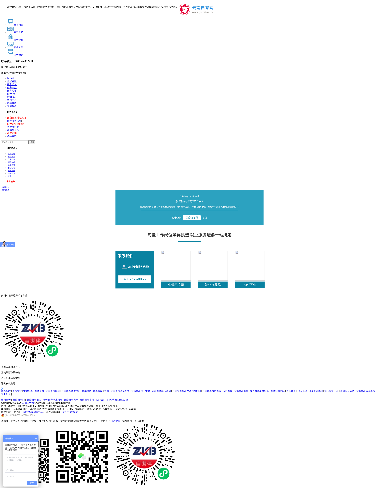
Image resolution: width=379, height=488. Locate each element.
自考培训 (12, 94)
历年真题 (12, 103)
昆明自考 (11, 154)
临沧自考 (11, 173)
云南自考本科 (87, 399)
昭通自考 (11, 162)
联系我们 (100, 399)
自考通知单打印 (15, 124)
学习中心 (12, 100)
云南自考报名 (34, 399)
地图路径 (123, 399)
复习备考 (12, 106)
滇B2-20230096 (70, 412)
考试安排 (12, 133)
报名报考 (12, 84)
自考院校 (12, 90)
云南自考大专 (71, 399)
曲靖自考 (11, 157)
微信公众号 (13, 130)
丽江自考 (11, 168)
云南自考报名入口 (16, 117)
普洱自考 (11, 171)
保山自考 (11, 165)
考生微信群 (13, 127)
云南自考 (6, 399)
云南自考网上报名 (52, 399)
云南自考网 (192, 217)
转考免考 (5, 190)
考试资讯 (12, 81)
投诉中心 (115, 421)
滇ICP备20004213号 (33, 412)
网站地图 (112, 399)
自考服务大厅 (14, 120)
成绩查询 (12, 136)
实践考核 (5, 187)
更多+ (10, 176)
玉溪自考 (11, 159)
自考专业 (12, 87)
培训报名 (12, 97)
